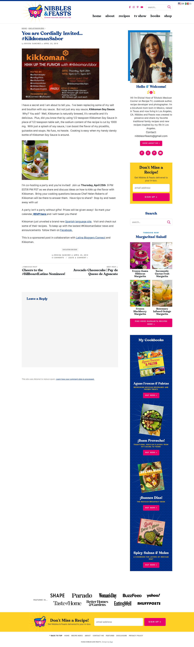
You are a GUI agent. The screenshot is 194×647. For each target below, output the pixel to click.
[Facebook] (130, 7)
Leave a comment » (78, 258)
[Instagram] (134, 7)
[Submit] (169, 7)
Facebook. (66, 230)
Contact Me (98, 636)
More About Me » (151, 143)
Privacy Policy (136, 636)
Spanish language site (78, 221)
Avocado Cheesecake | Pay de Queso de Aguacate (95, 271)
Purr (111, 642)
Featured (110, 636)
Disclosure (121, 636)
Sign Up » (151, 197)
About (110, 16)
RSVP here (40, 214)
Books (155, 16)
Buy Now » (151, 565)
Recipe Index (77, 636)
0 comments (58, 258)
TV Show (140, 16)
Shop (168, 16)
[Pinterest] (137, 7)
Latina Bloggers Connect (90, 237)
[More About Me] (151, 57)
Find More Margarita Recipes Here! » (151, 322)
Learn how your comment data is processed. (75, 379)
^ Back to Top (55, 636)
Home (97, 16)
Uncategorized (36, 28)
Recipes (124, 16)
